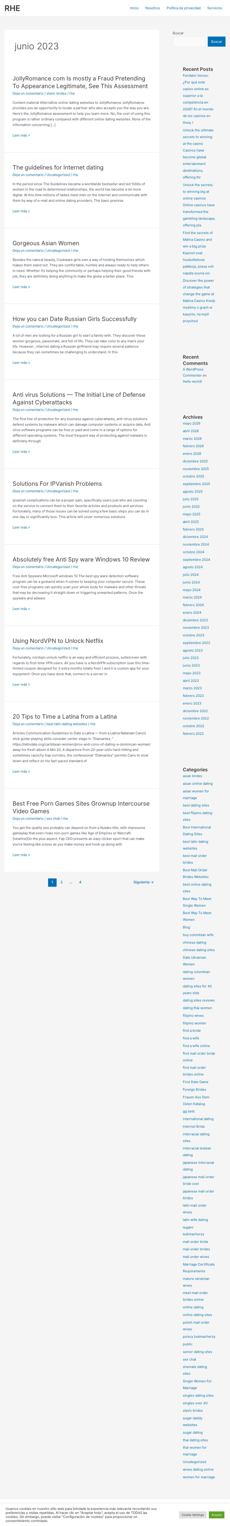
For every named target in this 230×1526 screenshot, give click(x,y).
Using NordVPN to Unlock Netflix (58, 640)
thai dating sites (195, 1440)
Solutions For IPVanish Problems (57, 483)
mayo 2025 (191, 514)
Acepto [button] (217, 1515)
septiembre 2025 (196, 484)
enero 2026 (192, 453)
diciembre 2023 (195, 620)
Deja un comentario (28, 93)
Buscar (178, 33)
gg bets (189, 1111)
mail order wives (196, 1257)
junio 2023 (191, 665)
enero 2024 (192, 612)
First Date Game (195, 1082)
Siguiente (143, 882)
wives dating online (198, 1469)
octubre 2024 (193, 552)
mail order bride (195, 1242)
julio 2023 (191, 658)
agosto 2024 (193, 567)
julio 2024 (191, 574)
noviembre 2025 (196, 469)
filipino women (194, 1023)
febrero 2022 (193, 733)
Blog (186, 927)
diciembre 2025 (195, 461)
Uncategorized (58, 175)
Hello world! (192, 381)
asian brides (192, 776)
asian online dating (198, 783)
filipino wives (193, 1015)
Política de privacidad (184, 8)
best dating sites (196, 805)
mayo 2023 (192, 673)
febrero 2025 (193, 529)
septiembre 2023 (196, 643)
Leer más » (21, 135)
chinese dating (194, 942)
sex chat (53, 818)
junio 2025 (191, 506)
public (187, 1344)
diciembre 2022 (195, 711)
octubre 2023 (193, 635)
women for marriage (199, 1477)
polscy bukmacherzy (199, 1336)
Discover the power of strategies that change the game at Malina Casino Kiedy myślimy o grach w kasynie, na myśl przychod (199, 300)
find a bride (192, 1030)
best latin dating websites (66, 724)
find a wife (191, 1038)
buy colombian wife (198, 935)
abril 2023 (191, 680)
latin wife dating (195, 1220)
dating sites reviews (199, 1000)
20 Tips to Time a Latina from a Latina (65, 716)
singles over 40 (195, 1403)
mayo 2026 (191, 423)
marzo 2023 (192, 688)
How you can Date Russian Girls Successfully (75, 318)
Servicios (214, 8)
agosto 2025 (193, 491)
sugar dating (193, 1432)
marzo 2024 (192, 597)
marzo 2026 (192, 438)
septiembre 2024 (196, 559)
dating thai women (197, 1008)
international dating (198, 1119)
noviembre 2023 (196, 627)
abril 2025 (191, 522)
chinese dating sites (199, 950)
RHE (12, 8)
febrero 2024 (193, 605)
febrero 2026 (193, 446)
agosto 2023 (193, 650)
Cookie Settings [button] (193, 1515)
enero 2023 (192, 703)
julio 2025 (191, 499)
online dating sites (197, 1315)
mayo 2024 (192, 590)
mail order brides (196, 1249)
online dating (193, 1307)
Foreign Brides (194, 1089)
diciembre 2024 (195, 537)
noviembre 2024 (196, 544)
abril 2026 (191, 431)
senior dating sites (197, 1352)
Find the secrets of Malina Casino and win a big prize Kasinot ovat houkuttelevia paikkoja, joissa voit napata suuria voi (198, 253)
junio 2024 (191, 582)
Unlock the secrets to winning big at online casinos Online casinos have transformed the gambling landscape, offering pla (199, 205)
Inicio (134, 8)
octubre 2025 (193, 476)
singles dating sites (198, 1395)
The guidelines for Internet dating (58, 167)
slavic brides (56, 93)
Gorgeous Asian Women (46, 243)
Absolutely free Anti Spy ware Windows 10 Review (81, 559)
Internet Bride (194, 1126)
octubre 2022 (193, 726)
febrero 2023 (193, 696)
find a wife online (196, 1046)
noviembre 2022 (196, 718)
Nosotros (152, 8)
